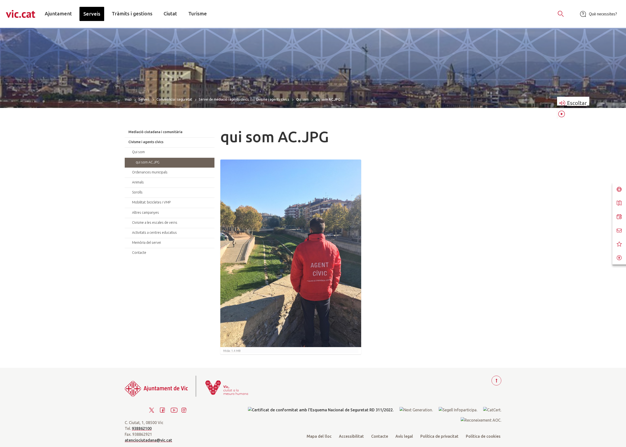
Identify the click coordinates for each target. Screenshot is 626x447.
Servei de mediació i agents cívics (224, 99)
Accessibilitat (351, 436)
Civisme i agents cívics (272, 99)
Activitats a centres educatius (154, 232)
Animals (138, 182)
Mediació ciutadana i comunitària (155, 132)
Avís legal (404, 436)
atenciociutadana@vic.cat (148, 440)
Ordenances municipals (150, 172)
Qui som (302, 99)
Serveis (144, 99)
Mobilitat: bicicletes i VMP (151, 202)
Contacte (139, 253)
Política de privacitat (439, 436)
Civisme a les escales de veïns (154, 222)
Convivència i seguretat (174, 99)
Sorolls (137, 192)
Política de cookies (483, 436)
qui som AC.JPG (147, 162)
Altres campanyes (145, 212)
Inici (128, 99)
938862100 (142, 428)
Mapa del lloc (319, 436)
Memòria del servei (146, 243)
